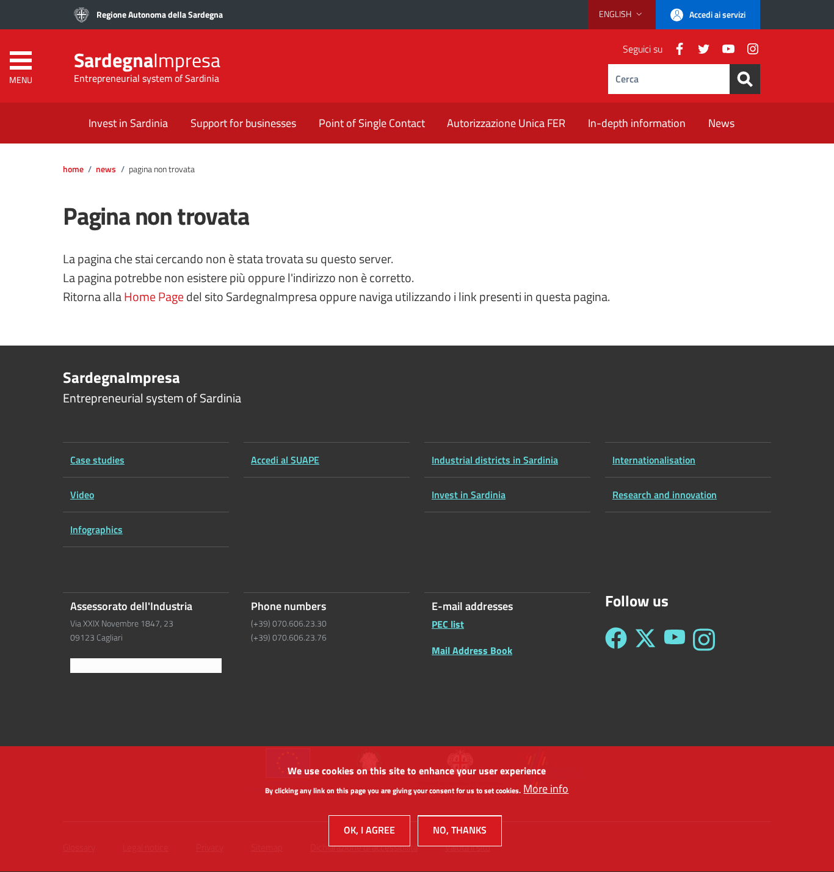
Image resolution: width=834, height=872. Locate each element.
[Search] (745, 79)
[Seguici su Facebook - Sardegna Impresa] (616, 639)
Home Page (154, 297)
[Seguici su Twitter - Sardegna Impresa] (645, 639)
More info (545, 789)
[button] (622, 14)
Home (73, 169)
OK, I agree (369, 830)
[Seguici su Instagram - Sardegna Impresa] (704, 639)
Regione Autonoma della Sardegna (159, 14)
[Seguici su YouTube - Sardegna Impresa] (675, 639)
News (106, 169)
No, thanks (460, 830)
